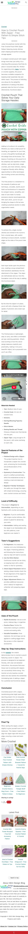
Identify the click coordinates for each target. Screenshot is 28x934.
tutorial (8, 652)
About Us (3, 926)
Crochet (4, 26)
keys (17, 69)
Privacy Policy (23, 926)
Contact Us (12, 926)
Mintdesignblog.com (21, 886)
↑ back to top (14, 878)
